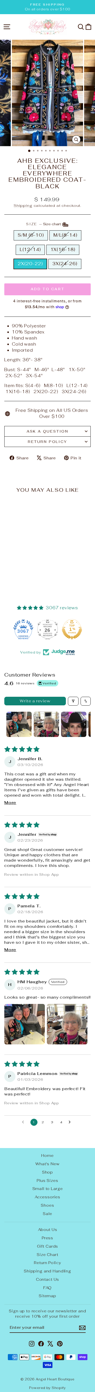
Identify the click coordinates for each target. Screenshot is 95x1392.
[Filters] (73, 701)
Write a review (35, 701)
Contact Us (47, 1279)
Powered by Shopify (47, 1388)
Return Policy (47, 441)
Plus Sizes (47, 1180)
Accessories (47, 1197)
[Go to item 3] (73, 724)
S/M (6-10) (31, 235)
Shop (47, 1172)
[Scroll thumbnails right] (85, 724)
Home (47, 1155)
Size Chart (47, 1254)
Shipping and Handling (47, 1271)
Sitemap (47, 1295)
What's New (47, 1163)
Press (47, 1238)
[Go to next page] (71, 1122)
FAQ (47, 1287)
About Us (47, 1229)
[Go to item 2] (46, 724)
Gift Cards (47, 1246)
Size (44, 224)
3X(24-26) (64, 263)
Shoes (47, 1205)
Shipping (23, 205)
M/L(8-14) (65, 235)
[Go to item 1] (19, 724)
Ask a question (47, 431)
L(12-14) (30, 249)
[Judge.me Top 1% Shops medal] (72, 629)
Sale (47, 1213)
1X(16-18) (62, 249)
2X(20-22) (30, 263)
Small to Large (47, 1188)
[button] (24, 1024)
